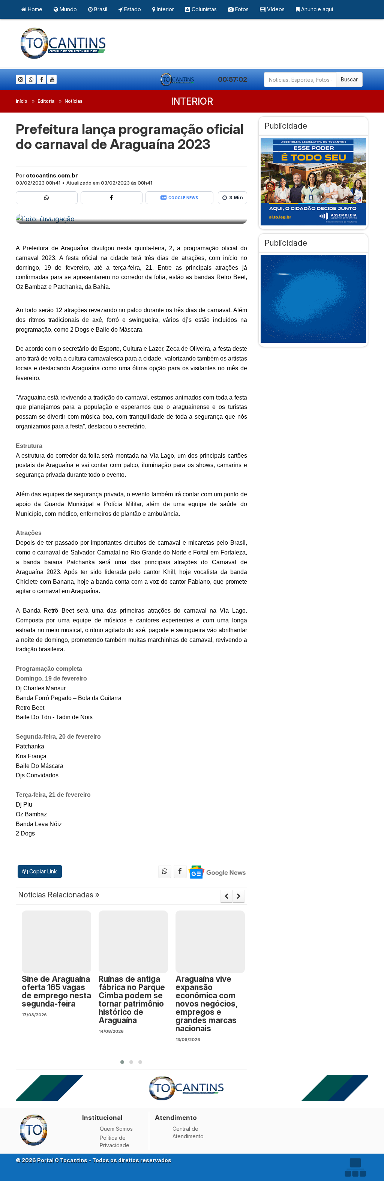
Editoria (46, 101)
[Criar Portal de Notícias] (355, 1167)
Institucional (102, 1117)
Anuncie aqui (316, 9)
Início (21, 101)
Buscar (349, 79)
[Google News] (216, 871)
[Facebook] (41, 79)
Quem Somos (116, 1128)
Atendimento (176, 1117)
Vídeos (275, 9)
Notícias (73, 101)
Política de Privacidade (114, 1141)
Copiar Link (42, 871)
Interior (164, 9)
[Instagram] (20, 79)
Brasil (100, 9)
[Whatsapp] (31, 79)
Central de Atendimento (188, 1132)
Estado (132, 9)
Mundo (67, 9)
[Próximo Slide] (238, 896)
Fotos (241, 9)
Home (34, 9)
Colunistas (203, 9)
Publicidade (285, 126)
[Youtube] (52, 79)
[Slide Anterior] (226, 896)
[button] (122, 1062)
